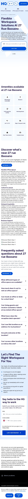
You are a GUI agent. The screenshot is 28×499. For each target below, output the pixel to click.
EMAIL (3, 411)
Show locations (8, 476)
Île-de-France (4, 14)
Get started (7, 165)
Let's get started (14, 433)
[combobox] (6, 420)
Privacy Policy (5, 427)
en (10, 4)
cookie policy (22, 491)
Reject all (9, 495)
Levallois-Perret (12, 14)
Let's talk (14, 48)
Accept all (18, 495)
